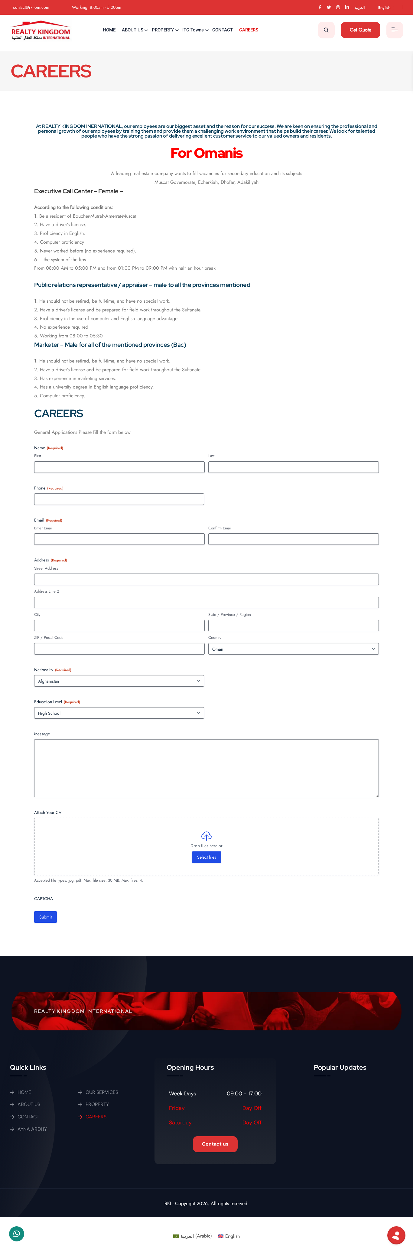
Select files (206, 857)
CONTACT (222, 30)
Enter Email (43, 528)
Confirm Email (220, 528)
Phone (48, 488)
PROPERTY (163, 30)
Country (214, 637)
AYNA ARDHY (32, 1129)
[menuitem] (362, 7)
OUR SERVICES (102, 1092)
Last (211, 456)
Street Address (46, 568)
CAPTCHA (43, 899)
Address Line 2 (46, 591)
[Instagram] (338, 7)
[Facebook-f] (320, 7)
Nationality (52, 670)
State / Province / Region (229, 614)
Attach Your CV (47, 812)
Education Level (57, 702)
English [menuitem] (232, 1236)
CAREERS (248, 30)
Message (42, 734)
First (37, 456)
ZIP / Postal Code (48, 637)
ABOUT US (132, 30)
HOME (109, 30)
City (37, 614)
